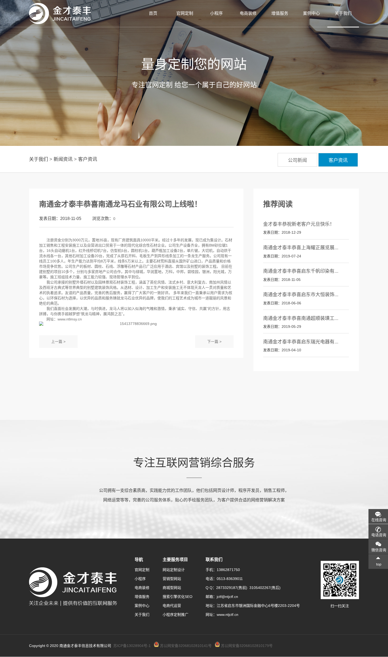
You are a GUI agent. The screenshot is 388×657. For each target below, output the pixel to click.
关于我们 (343, 13)
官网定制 (184, 13)
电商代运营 (172, 605)
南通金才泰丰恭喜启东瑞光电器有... (300, 341)
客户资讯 (87, 159)
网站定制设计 (174, 570)
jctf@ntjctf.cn (227, 596)
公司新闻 (297, 160)
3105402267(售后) (265, 588)
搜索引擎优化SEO (177, 596)
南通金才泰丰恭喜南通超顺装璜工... (300, 318)
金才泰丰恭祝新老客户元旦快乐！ (298, 224)
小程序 (216, 13)
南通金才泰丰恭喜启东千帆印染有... (300, 271)
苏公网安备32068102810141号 (186, 646)
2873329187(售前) (232, 588)
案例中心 (311, 13)
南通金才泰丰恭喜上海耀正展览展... (300, 247)
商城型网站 (172, 588)
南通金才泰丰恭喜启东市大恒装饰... (300, 294)
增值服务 (279, 13)
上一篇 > (58, 341)
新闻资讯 (63, 159)
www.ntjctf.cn (227, 614)
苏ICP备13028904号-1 (132, 646)
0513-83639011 (230, 579)
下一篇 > (214, 341)
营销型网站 (172, 579)
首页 (153, 13)
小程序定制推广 (175, 614)
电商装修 (248, 13)
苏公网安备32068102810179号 (247, 646)
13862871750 (228, 570)
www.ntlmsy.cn (70, 319)
